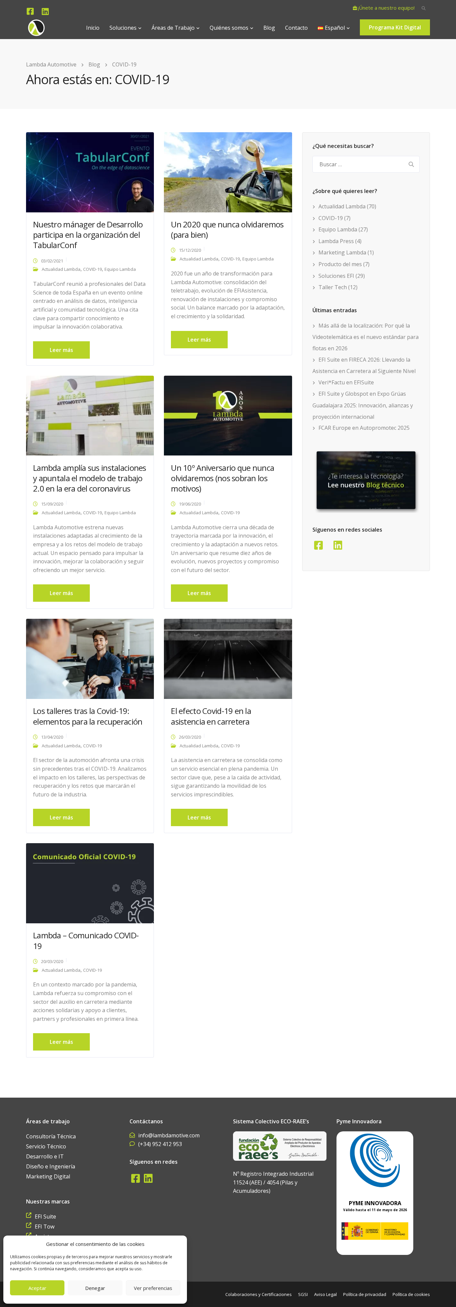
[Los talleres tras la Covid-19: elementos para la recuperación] (90, 658)
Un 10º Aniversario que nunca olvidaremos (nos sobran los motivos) (222, 478)
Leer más (61, 350)
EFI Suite (45, 1216)
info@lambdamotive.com (169, 1135)
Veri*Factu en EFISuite (346, 382)
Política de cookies (411, 1294)
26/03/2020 (190, 737)
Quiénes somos (229, 27)
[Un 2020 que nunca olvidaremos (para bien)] (228, 171)
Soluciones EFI (336, 275)
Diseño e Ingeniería (50, 1166)
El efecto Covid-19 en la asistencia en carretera (211, 716)
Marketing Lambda (342, 252)
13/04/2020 (52, 737)
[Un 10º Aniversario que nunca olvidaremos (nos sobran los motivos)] (228, 415)
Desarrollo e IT (45, 1156)
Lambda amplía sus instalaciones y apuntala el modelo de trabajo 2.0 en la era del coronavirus (89, 478)
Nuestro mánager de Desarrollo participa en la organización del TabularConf (88, 234)
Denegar (95, 1288)
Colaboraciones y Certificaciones (258, 1294)
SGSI (303, 1294)
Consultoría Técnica (51, 1136)
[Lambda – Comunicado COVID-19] (90, 882)
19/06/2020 (190, 504)
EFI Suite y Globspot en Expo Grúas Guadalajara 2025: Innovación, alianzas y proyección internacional (362, 405)
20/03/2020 (52, 961)
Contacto (296, 27)
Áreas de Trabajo (173, 27)
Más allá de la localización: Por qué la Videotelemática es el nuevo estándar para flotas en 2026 (365, 337)
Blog (269, 27)
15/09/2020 (52, 504)
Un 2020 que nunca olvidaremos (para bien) (227, 229)
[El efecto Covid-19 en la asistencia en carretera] (228, 658)
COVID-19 (92, 269)
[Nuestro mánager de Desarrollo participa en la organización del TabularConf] (90, 171)
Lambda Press (336, 241)
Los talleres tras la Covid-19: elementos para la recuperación (87, 716)
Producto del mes (340, 264)
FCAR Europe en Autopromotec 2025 (364, 427)
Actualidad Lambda (61, 269)
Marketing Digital (48, 1176)
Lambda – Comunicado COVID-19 (86, 940)
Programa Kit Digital (395, 27)
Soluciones (123, 27)
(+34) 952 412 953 (160, 1144)
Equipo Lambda (120, 269)
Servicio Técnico (46, 1146)
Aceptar (37, 1288)
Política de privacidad (364, 1294)
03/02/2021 (52, 261)
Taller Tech (332, 287)
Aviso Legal (325, 1294)
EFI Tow (44, 1226)
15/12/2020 (190, 250)
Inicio (92, 27)
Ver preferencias (153, 1288)
